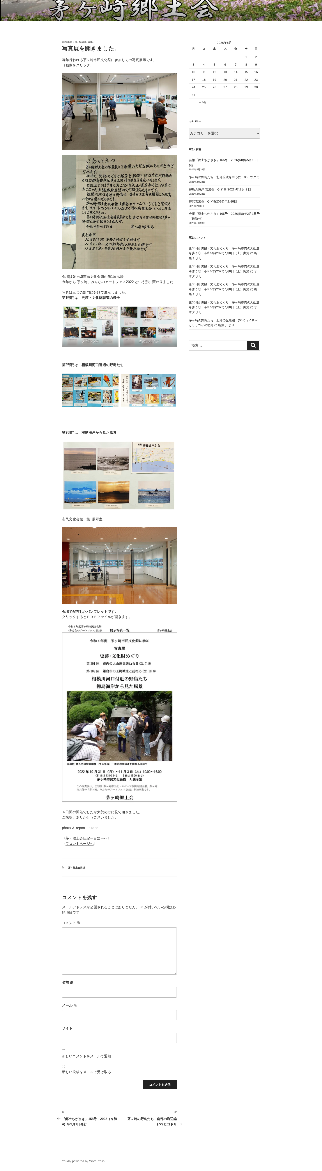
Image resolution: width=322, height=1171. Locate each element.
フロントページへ (79, 843)
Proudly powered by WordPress (82, 1161)
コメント (71, 923)
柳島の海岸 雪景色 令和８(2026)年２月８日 (220, 189)
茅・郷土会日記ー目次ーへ (86, 838)
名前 (67, 982)
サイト (67, 1028)
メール (69, 1005)
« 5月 (203, 102)
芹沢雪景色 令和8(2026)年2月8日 (213, 201)
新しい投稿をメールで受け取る (86, 1072)
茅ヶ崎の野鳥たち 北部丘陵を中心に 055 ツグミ (224, 177)
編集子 (91, 42)
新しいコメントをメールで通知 (86, 1056)
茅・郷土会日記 (76, 867)
